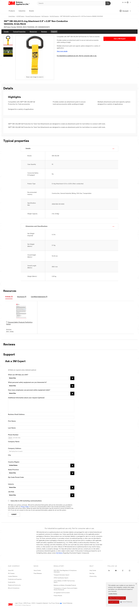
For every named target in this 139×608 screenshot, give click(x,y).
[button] (126, 602)
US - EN (124, 2)
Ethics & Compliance (13, 588)
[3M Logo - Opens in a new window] (19, 3)
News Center (37, 570)
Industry (11, 484)
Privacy (20, 603)
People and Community (14, 585)
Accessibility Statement (42, 603)
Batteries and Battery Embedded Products (65, 585)
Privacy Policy (25, 506)
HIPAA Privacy (27, 603)
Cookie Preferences (67, 603)
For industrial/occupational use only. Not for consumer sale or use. (77, 56)
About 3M (11, 570)
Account (125, 11)
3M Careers (11, 573)
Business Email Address (16, 414)
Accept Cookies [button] (114, 602)
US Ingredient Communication (62, 592)
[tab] (9, 297)
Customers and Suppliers (15, 579)
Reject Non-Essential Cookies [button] (117, 598)
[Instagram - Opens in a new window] (129, 570)
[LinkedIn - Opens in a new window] (109, 570)
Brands (31, 11)
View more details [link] (62, 51)
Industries (22, 11)
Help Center (92, 570)
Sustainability (11, 582)
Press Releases (38, 573)
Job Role (11, 492)
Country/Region (13, 462)
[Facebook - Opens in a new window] (122, 570)
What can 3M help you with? (18, 375)
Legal (16, 603)
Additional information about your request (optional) (26, 398)
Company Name (13, 441)
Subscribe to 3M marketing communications (26, 501)
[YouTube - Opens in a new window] (115, 570)
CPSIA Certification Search (61, 578)
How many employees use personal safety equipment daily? (29, 390)
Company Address (14, 448)
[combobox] (10, 437)
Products (12, 11)
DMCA (33, 603)
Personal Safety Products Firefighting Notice (19, 323)
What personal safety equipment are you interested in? (27, 382)
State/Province (13, 469)
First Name (12, 421)
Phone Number (13, 435)
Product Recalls (58, 595)
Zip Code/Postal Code (16, 477)
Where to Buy (93, 576)
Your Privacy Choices (54, 603)
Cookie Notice (112, 593)
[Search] (108, 3)
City (9, 455)
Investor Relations (12, 576)
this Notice (59, 553)
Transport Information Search (61, 575)
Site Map (91, 573)
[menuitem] (6, 31)
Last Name (12, 428)
